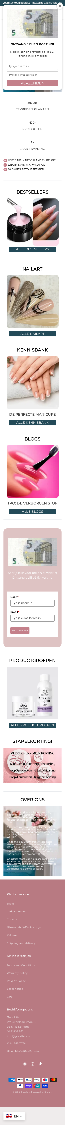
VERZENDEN (32, 83)
